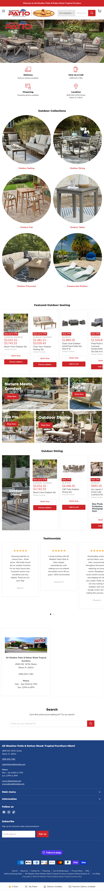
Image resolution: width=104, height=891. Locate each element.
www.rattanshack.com (11, 776)
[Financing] (28, 86)
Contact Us (35, 866)
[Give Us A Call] (76, 67)
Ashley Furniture (10, 344)
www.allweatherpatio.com (13, 779)
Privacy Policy (77, 866)
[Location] (76, 86)
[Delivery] (28, 67)
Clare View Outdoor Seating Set (42, 343)
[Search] (91, 13)
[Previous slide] (7, 38)
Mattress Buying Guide (13, 868)
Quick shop (15, 350)
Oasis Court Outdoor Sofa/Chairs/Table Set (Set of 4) (72, 341)
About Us (24, 866)
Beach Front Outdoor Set (15, 341)
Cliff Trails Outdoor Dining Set (70, 485)
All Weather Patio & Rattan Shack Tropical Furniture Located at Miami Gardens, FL (57, 868)
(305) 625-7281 (8, 754)
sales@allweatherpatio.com (13, 759)
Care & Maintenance (61, 866)
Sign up (42, 828)
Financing (46, 866)
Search (14, 866)
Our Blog (96, 868)
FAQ (87, 866)
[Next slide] (96, 38)
